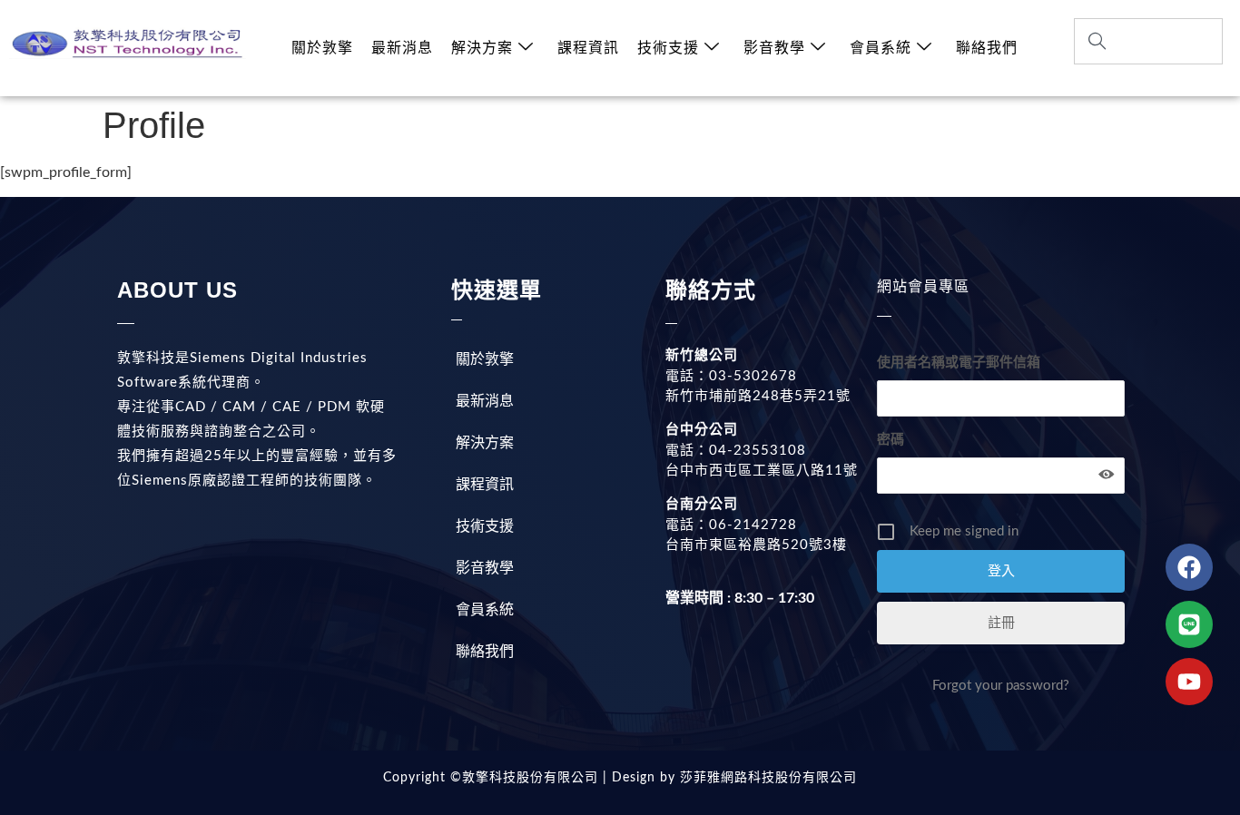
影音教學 (774, 48)
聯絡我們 (987, 48)
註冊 (1001, 623)
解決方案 (482, 48)
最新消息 (402, 48)
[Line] (1189, 624)
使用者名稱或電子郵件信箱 (958, 362)
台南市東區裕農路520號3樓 (756, 545)
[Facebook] (1189, 567)
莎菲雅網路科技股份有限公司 (766, 777)
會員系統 (880, 48)
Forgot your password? (1000, 685)
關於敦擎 (322, 48)
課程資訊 (588, 48)
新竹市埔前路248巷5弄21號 (758, 396)
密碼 (890, 440)
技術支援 (668, 48)
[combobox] (1148, 41)
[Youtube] (1189, 681)
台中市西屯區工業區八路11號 (761, 470)
